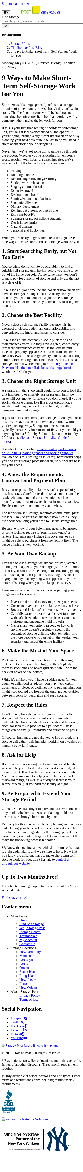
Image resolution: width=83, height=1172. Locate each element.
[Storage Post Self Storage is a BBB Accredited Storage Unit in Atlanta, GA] (8, 1102)
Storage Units (20, 43)
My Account (28, 940)
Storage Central (30, 932)
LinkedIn (17, 1030)
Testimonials (28, 936)
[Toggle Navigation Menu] (6, 12)
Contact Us (27, 944)
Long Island (27, 976)
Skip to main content (16, 4)
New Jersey (27, 979)
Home (23, 920)
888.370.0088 (50, 12)
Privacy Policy (29, 995)
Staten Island (28, 972)
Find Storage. (11, 17)
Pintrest (16, 1034)
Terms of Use (28, 999)
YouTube (17, 1038)
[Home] (26, 12)
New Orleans (28, 987)
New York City (30, 952)
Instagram (17, 1018)
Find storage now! (14, 897)
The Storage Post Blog (26, 47)
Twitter (16, 1022)
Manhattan (26, 956)
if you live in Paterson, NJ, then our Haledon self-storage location (38, 366)
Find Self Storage (31, 924)
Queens (24, 968)
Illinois (24, 983)
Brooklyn (26, 960)
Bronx (23, 964)
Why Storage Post (32, 928)
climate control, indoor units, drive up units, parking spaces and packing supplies (39, 451)
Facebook (17, 1026)
